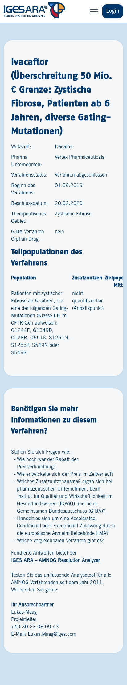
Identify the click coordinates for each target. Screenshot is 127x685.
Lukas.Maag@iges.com (52, 634)
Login (112, 11)
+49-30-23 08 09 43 (35, 627)
